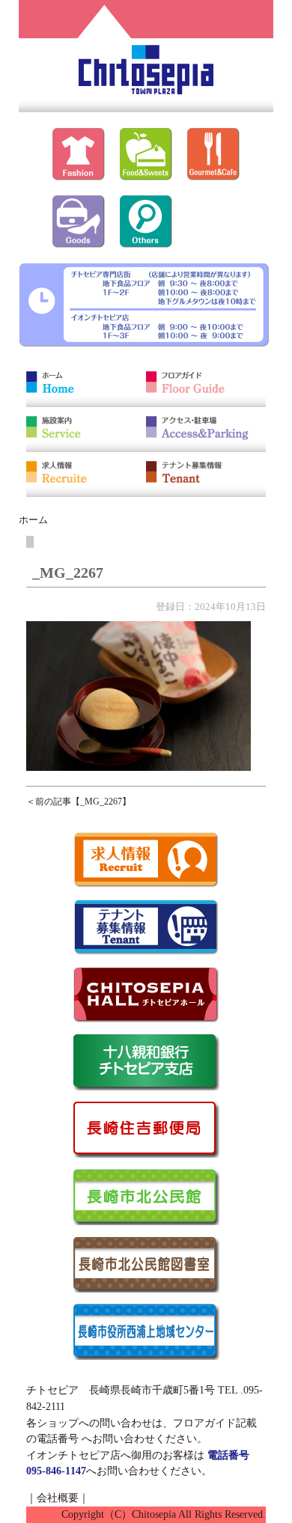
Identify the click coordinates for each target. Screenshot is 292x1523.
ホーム (33, 519)
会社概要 (58, 1498)
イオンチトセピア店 (73, 1455)
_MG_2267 (101, 801)
